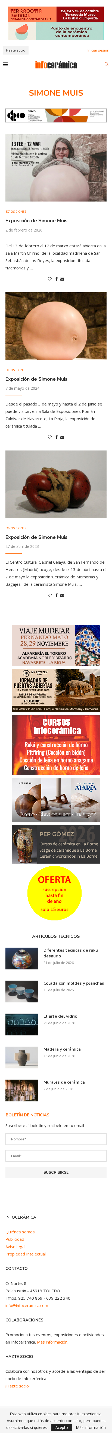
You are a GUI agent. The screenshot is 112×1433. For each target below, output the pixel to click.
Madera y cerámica (62, 1049)
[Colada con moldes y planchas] (21, 991)
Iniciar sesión (98, 50)
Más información (91, 1427)
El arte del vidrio (60, 1016)
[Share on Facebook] (56, 278)
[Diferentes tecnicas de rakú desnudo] (21, 958)
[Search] (106, 64)
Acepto (61, 1427)
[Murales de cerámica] (21, 1090)
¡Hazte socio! (17, 1386)
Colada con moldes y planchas (73, 983)
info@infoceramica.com (26, 1305)
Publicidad (14, 1239)
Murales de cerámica (64, 1082)
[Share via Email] (62, 278)
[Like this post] (50, 278)
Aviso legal (15, 1246)
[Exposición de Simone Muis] (56, 168)
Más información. (52, 1342)
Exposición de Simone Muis (36, 220)
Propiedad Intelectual (25, 1254)
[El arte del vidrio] (21, 1024)
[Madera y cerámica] (21, 1057)
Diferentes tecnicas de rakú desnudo (70, 953)
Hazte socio (15, 50)
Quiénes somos (20, 1231)
